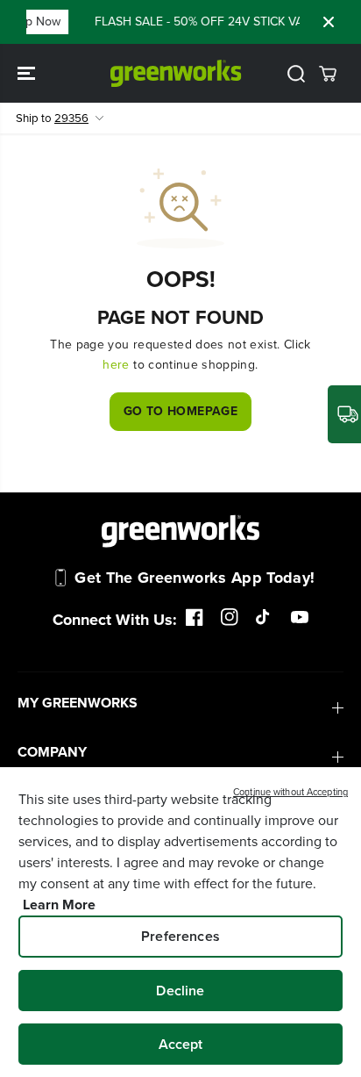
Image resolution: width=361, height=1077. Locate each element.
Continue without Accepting (290, 792)
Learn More (59, 904)
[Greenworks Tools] (176, 73)
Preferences (180, 936)
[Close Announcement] (328, 22)
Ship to (52, 118)
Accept (181, 1044)
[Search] (296, 74)
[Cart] (327, 74)
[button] (28, 73)
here (116, 364)
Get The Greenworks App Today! (194, 577)
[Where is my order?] (344, 414)
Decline (180, 990)
